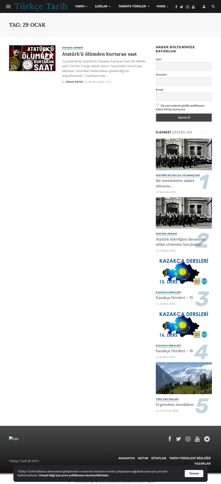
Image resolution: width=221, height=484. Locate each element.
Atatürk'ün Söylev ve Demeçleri (178, 175)
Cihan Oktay (75, 81)
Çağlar (101, 6)
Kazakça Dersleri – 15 (174, 297)
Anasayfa (126, 458)
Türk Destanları (167, 399)
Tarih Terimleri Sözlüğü (190, 458)
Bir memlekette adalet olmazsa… (175, 183)
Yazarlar (202, 463)
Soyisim (161, 75)
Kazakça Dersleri (168, 292)
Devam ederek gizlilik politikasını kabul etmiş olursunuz (180, 107)
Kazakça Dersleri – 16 (174, 350)
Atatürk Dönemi (72, 48)
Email (159, 90)
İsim (158, 59)
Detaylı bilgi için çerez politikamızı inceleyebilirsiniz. (74, 475)
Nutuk (143, 458)
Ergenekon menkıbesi (175, 404)
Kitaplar (158, 458)
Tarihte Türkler (132, 6)
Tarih (79, 6)
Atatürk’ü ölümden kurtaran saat (99, 54)
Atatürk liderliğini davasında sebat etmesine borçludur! (180, 242)
